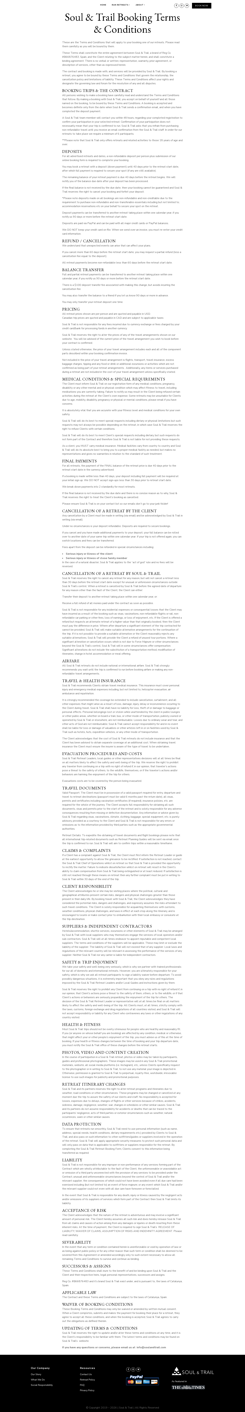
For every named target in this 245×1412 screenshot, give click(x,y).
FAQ (82, 1385)
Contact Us (86, 1374)
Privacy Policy (87, 1390)
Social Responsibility (42, 1385)
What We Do (38, 1379)
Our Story (36, 1374)
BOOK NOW (201, 5)
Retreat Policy (87, 1379)
